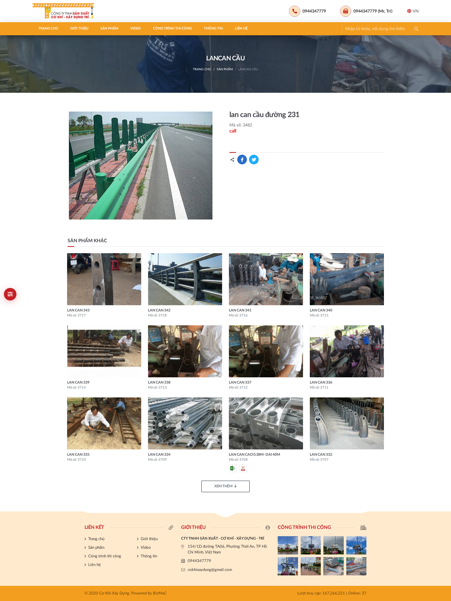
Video (135, 28)
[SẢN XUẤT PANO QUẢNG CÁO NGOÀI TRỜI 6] (356, 566)
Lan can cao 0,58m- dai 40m (254, 454)
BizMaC (160, 593)
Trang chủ (48, 28)
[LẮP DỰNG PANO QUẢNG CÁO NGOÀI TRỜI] (311, 566)
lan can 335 (78, 454)
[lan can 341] (266, 279)
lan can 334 (159, 454)
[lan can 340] (347, 279)
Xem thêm (223, 486)
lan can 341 (240, 310)
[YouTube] (444, 426)
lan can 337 (240, 382)
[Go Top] (444, 435)
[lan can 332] (347, 423)
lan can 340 (321, 310)
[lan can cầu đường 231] (141, 165)
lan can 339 (78, 382)
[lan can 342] (185, 279)
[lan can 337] (266, 351)
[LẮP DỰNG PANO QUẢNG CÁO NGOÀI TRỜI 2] (356, 545)
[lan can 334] (185, 423)
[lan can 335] (104, 423)
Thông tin (213, 28)
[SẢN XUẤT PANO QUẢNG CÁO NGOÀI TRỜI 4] (311, 545)
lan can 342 (159, 310)
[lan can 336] (347, 351)
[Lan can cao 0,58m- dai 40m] (266, 423)
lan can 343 (78, 310)
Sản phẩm (109, 28)
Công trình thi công (172, 28)
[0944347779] (444, 409)
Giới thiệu (79, 28)
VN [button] (416, 11)
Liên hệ (241, 28)
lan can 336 (321, 382)
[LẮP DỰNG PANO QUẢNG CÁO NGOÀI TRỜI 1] (288, 566)
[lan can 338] (185, 351)
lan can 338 (159, 382)
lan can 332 (321, 454)
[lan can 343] (104, 279)
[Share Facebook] (242, 159)
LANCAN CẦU (248, 69)
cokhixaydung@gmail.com (210, 570)
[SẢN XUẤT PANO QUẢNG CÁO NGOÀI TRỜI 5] (288, 545)
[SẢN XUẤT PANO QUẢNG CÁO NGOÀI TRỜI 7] (333, 566)
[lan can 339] (104, 351)
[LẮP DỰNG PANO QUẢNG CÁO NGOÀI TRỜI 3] (333, 545)
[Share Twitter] (254, 159)
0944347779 (199, 561)
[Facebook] (444, 417)
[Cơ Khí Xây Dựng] (65, 11)
